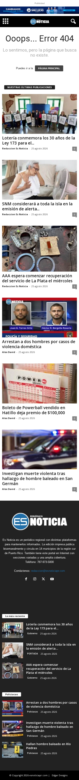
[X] (44, 579)
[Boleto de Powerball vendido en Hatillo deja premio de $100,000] (39, 383)
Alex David (8, 352)
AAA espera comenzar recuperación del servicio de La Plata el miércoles (37, 278)
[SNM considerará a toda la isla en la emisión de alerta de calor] (39, 180)
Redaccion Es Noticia (15, 148)
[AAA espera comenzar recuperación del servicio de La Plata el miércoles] (39, 249)
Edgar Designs (59, 775)
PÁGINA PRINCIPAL (49, 68)
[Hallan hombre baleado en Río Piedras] (12, 750)
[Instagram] (35, 579)
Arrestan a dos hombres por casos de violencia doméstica (38, 344)
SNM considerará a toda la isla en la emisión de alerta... (37, 206)
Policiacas (32, 711)
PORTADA (32, 653)
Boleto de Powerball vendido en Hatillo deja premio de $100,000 (33, 410)
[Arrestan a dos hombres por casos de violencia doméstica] (39, 317)
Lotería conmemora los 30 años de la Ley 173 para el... (38, 140)
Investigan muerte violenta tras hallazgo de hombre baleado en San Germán (37, 478)
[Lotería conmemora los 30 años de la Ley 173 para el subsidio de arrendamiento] (39, 114)
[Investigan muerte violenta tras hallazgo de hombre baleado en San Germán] (39, 449)
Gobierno (32, 633)
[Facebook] (27, 579)
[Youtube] (52, 579)
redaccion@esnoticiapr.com (48, 570)
